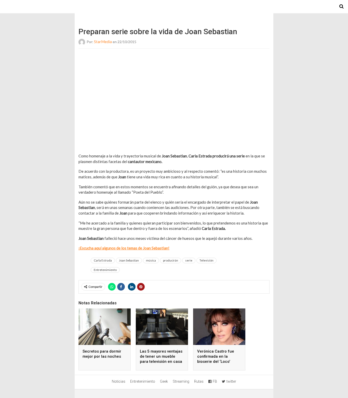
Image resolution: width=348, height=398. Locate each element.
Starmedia (174, 7)
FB (215, 381)
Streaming (181, 381)
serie (188, 260)
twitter (231, 381)
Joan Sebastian (129, 260)
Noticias (118, 381)
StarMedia (103, 41)
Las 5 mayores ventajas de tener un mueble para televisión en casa (161, 356)
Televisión (206, 260)
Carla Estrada (103, 260)
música (151, 260)
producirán (170, 260)
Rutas (199, 381)
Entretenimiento (105, 270)
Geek (164, 381)
